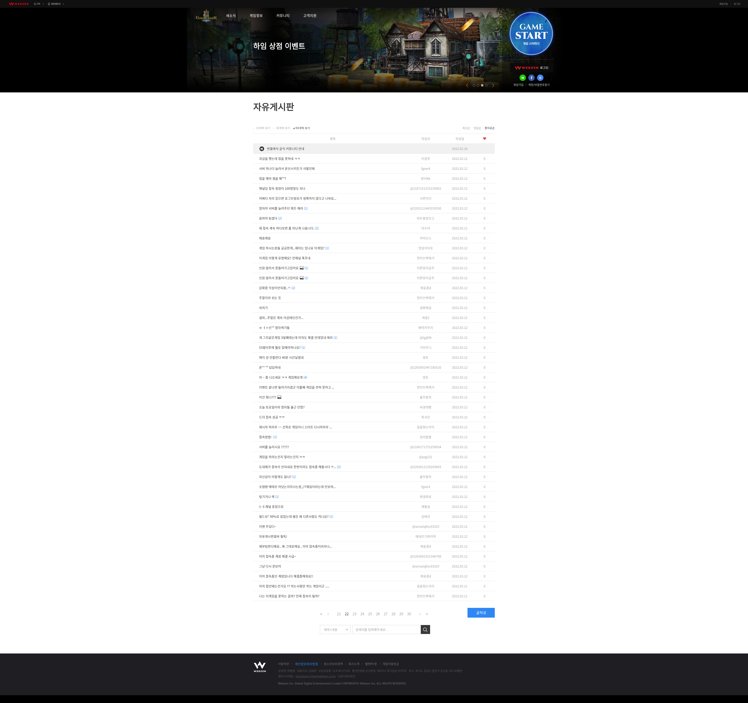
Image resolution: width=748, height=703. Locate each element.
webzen (18, 4)
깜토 (426, 357)
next (493, 85)
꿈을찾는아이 (425, 427)
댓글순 (477, 128)
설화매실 (425, 307)
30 (409, 613)
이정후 (425, 158)
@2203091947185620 (425, 367)
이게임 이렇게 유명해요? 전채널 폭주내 (284, 258)
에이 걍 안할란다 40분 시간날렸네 (281, 357)
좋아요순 (490, 128)
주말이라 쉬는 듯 (270, 297)
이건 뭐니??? (268, 397)
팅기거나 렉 (269, 496)
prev (467, 85)
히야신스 (425, 238)
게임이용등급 (391, 664)
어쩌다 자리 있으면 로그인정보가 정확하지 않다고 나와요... (297, 198)
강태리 (425, 516)
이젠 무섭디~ (267, 526)
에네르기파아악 (425, 536)
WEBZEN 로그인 (531, 67)
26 (378, 613)
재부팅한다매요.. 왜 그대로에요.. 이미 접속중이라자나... (295, 546)
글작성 (481, 612)
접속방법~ (268, 437)
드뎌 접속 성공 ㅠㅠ (272, 417)
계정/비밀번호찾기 (539, 84)
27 (386, 613)
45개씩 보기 (303, 128)
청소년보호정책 (333, 664)
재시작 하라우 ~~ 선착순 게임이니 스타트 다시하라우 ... (295, 427)
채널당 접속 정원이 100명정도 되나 (282, 188)
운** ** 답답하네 (270, 367)
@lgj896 (426, 337)
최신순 (466, 128)
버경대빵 (425, 407)
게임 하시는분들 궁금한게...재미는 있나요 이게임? (294, 248)
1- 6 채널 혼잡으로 (271, 506)
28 (393, 613)
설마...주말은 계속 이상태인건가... (281, 317)
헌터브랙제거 (425, 258)
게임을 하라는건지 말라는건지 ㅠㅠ (282, 456)
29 (401, 613)
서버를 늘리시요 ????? (274, 446)
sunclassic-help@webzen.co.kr (316, 676)
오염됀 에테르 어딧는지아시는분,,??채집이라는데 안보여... (297, 486)
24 (362, 613)
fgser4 (425, 168)
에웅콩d (425, 287)
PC (39, 3)
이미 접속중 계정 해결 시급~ (277, 556)
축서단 (425, 417)
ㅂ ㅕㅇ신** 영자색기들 (274, 327)
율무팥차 (425, 397)
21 (339, 613)
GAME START (531, 33)
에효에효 (265, 238)
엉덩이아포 (425, 248)
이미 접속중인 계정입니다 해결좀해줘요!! (286, 576)
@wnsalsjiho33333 (425, 526)
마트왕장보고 (425, 218)
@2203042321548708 (425, 556)
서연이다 (425, 198)
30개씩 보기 (283, 128)
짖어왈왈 (425, 437)
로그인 (737, 4)
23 (354, 613)
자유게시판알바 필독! (273, 536)
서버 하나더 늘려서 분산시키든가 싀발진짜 (287, 168)
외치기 (263, 307)
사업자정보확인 (346, 676)
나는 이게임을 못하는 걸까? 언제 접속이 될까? (289, 596)
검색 (425, 629)
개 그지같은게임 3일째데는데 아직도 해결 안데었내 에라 (298, 337)
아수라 (425, 228)
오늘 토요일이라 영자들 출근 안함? (282, 407)
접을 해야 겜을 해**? (272, 178)
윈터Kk (425, 178)
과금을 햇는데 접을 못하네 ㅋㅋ (279, 158)
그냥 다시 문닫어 (270, 566)
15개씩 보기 (263, 128)
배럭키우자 (425, 327)
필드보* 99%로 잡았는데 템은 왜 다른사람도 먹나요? (296, 516)
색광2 (426, 317)
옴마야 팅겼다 (270, 218)
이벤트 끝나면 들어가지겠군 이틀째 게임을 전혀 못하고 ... (296, 387)
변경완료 (425, 496)
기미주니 (425, 347)
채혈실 (425, 506)
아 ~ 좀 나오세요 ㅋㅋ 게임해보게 (283, 377)
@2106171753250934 (425, 446)
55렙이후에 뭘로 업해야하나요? (282, 347)
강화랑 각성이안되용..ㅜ (277, 287)
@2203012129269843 (425, 466)
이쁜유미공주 (425, 268)
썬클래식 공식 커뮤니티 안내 (285, 148)
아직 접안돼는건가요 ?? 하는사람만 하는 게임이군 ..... (294, 586)
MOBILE (56, 3)
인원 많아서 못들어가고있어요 (283, 268)
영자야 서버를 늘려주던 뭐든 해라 (283, 208)
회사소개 (353, 664)
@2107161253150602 (425, 188)
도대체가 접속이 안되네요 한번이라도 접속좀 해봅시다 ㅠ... (300, 466)
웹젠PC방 (371, 664)
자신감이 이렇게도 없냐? (277, 476)
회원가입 (723, 4)
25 (370, 613)
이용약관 (283, 664)
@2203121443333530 (425, 208)
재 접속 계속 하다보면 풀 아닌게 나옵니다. (289, 228)
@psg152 (425, 456)
